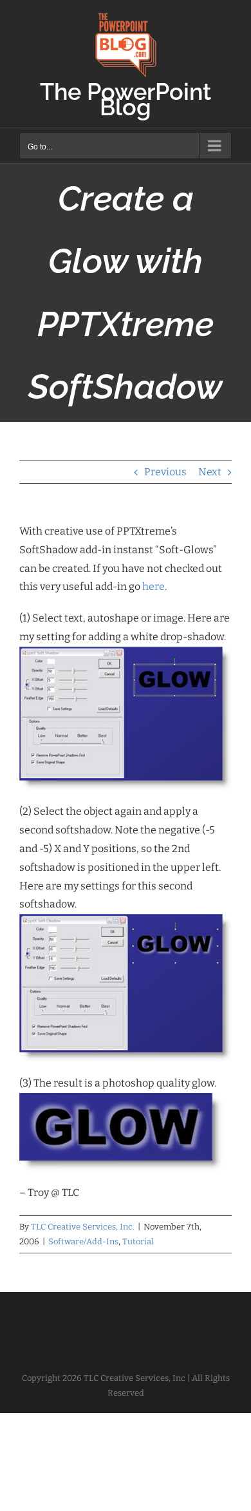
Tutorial (138, 1241)
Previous (165, 472)
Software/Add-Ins (83, 1241)
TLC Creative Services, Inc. (83, 1226)
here (153, 586)
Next (209, 472)
